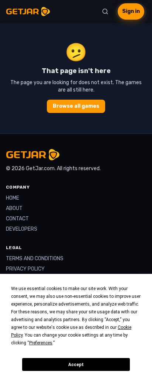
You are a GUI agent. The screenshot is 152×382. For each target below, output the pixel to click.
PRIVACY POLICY (25, 269)
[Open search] (105, 11)
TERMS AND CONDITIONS (34, 258)
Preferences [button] (40, 342)
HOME (12, 198)
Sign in (131, 11)
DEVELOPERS (21, 229)
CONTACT (17, 219)
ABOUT (14, 208)
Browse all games (76, 106)
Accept (76, 364)
